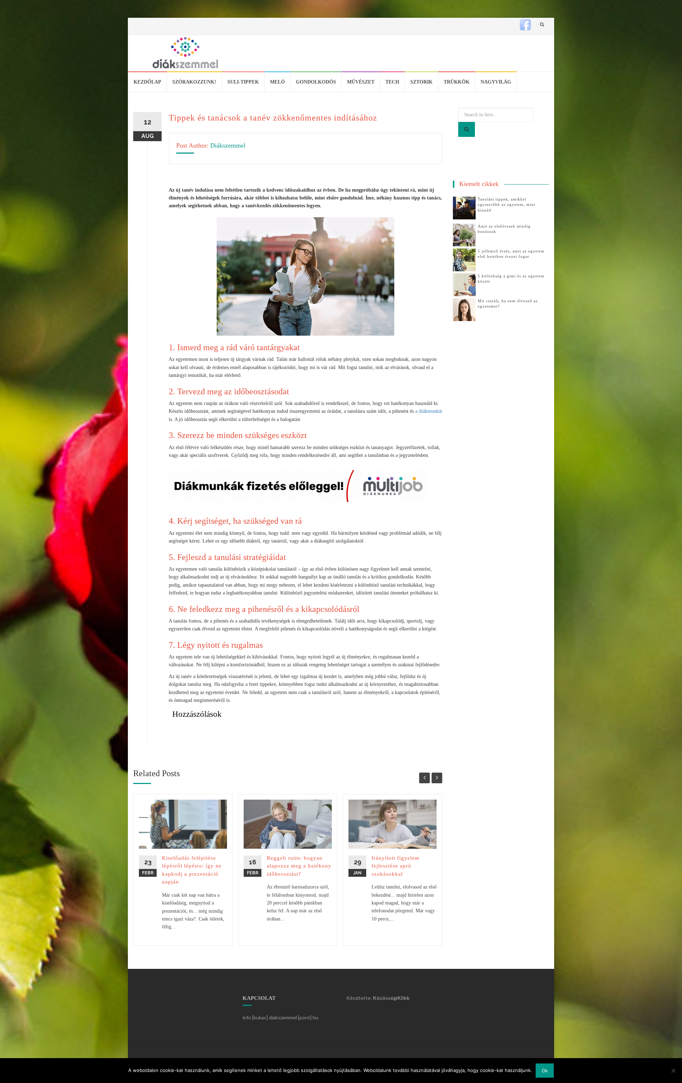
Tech (392, 82)
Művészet (360, 82)
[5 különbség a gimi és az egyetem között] (464, 284)
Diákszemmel (227, 145)
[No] (673, 1070)
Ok (545, 1070)
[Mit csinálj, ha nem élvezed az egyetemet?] (464, 309)
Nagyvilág (496, 82)
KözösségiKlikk (391, 998)
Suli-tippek (243, 82)
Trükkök (457, 82)
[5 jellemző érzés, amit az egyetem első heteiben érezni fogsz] (464, 259)
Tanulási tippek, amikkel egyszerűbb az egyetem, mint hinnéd (506, 204)
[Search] (466, 129)
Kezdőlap (147, 82)
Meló (277, 82)
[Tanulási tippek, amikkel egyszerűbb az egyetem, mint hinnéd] (464, 207)
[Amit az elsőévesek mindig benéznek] (464, 234)
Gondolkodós (316, 82)
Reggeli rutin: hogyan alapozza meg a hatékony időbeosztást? (299, 866)
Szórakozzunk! (194, 82)
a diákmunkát (428, 411)
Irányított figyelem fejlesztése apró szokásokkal (396, 866)
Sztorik (421, 82)
